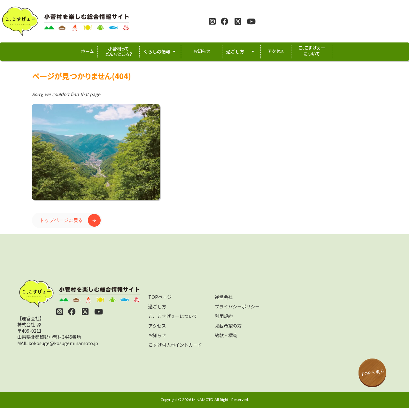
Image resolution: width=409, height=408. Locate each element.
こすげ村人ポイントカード (175, 345)
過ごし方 (157, 306)
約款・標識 (226, 335)
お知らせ (157, 335)
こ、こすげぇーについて (172, 316)
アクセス (157, 325)
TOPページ (160, 297)
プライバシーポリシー (237, 306)
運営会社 (224, 297)
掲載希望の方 (228, 325)
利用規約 (224, 316)
